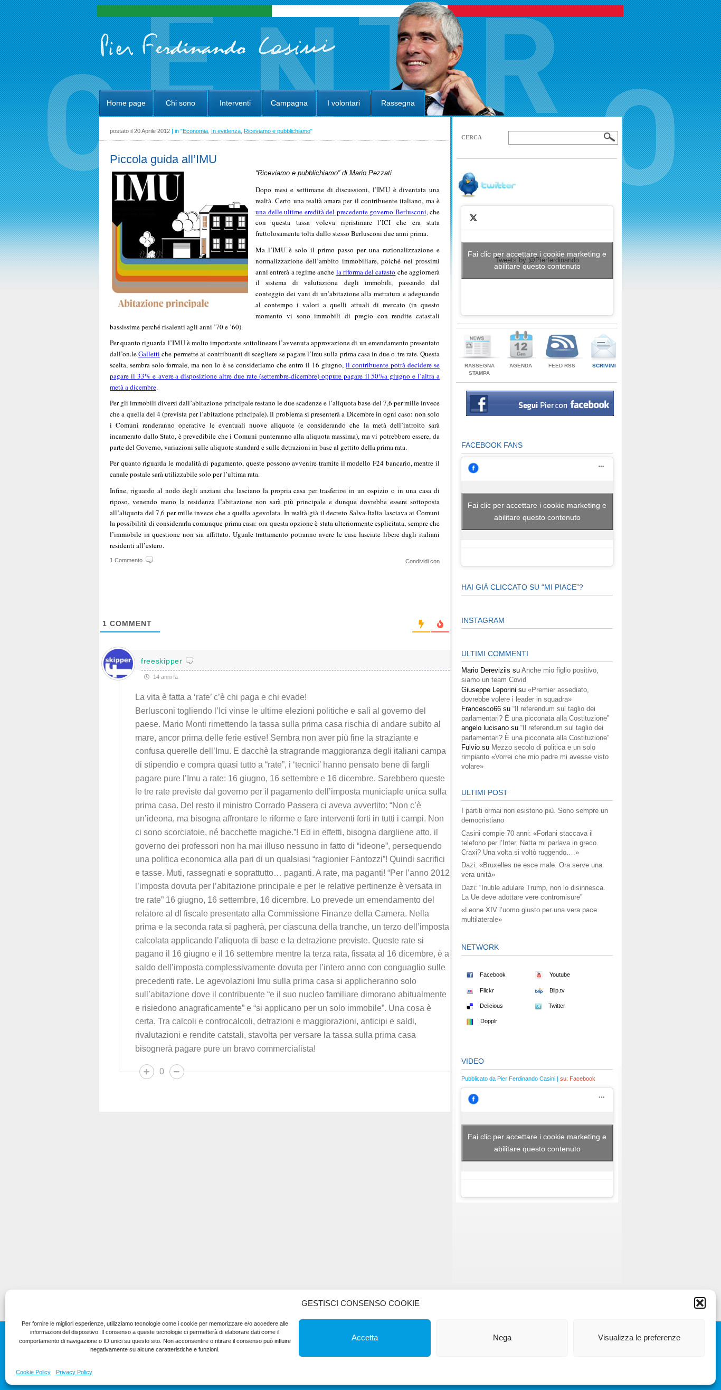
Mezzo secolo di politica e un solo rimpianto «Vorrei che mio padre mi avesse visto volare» (535, 756)
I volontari (343, 103)
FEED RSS (561, 365)
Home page (126, 103)
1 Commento (126, 560)
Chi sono (180, 103)
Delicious (490, 1006)
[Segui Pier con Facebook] (540, 414)
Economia (195, 131)
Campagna (289, 103)
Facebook (492, 974)
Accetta (365, 1337)
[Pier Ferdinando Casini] (218, 57)
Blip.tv (556, 990)
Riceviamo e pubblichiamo (277, 131)
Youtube (559, 974)
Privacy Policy (74, 1372)
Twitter (556, 1006)
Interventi (235, 103)
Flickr (486, 990)
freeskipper (162, 661)
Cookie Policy (33, 1372)
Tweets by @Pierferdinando (537, 260)
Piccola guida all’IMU (163, 159)
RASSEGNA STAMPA (479, 369)
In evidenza (226, 131)
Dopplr (488, 1021)
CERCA (471, 137)
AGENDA (520, 365)
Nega (502, 1337)
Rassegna (398, 103)
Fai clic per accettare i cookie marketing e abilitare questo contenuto (537, 260)
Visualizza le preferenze (639, 1337)
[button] (700, 1303)
